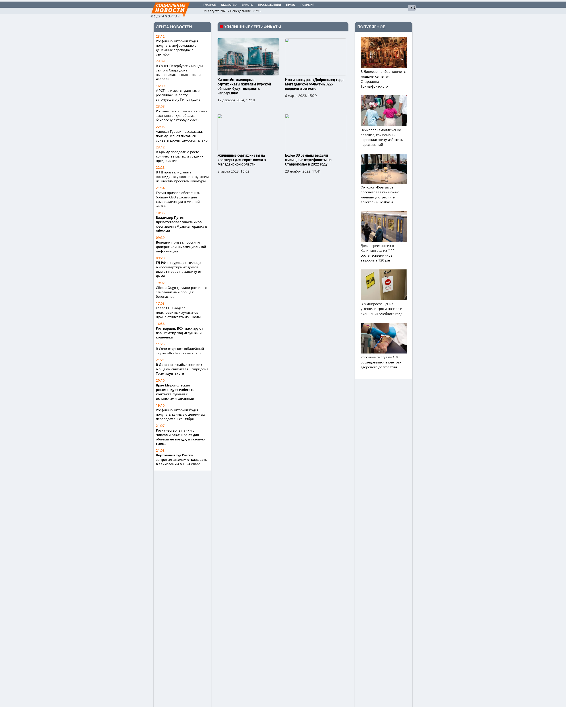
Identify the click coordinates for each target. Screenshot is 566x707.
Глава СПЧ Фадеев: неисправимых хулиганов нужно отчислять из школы (178, 312)
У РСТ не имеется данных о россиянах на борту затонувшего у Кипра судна (178, 95)
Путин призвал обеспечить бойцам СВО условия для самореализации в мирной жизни (178, 199)
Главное (209, 4)
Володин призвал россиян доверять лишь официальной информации (181, 246)
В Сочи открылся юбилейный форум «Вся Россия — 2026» (180, 350)
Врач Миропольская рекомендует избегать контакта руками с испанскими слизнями (175, 392)
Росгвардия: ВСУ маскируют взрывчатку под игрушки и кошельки (179, 332)
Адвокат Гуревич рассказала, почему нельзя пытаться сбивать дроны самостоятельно (182, 135)
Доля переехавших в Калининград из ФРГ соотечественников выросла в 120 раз (377, 252)
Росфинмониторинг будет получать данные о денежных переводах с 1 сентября (180, 414)
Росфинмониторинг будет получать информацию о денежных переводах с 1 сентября (177, 47)
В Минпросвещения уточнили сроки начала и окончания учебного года (381, 309)
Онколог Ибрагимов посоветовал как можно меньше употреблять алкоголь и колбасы (380, 194)
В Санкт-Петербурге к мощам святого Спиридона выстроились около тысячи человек (179, 72)
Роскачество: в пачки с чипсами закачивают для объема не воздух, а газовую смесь (180, 437)
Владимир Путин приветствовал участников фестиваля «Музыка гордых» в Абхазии (181, 224)
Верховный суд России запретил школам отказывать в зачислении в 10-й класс (181, 459)
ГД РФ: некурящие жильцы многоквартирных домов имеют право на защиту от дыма (179, 269)
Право (290, 4)
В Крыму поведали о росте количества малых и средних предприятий (179, 156)
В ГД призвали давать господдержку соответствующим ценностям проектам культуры (182, 176)
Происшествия (269, 4)
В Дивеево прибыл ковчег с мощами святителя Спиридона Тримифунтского (182, 369)
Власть (247, 4)
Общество (229, 4)
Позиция (307, 4)
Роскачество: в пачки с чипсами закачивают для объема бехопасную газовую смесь (182, 115)
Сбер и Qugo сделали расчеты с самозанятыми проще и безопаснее (181, 292)
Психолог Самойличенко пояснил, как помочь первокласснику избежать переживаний (382, 137)
